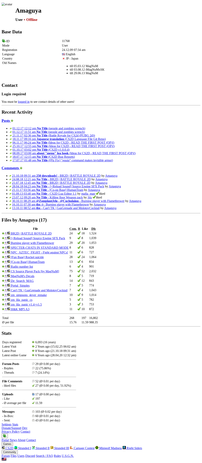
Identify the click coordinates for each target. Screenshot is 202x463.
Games (7, 443)
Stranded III (61, 448)
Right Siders (134, 448)
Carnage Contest (83, 448)
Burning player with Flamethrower (32, 243)
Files (14, 455)
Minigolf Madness (110, 448)
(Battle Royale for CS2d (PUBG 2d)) (53, 135)
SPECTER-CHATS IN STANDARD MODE (39, 247)
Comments (11, 168)
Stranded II (42, 448)
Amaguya (111, 175)
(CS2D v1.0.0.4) (40, 149)
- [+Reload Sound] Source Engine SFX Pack (58, 186)
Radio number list (21, 266)
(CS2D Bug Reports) (43, 156)
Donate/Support (11, 428)
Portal (5, 440)
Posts (6, 121)
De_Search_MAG (22, 280)
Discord (30, 455)
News (13, 440)
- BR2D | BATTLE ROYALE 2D (56, 175)
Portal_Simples (20, 285)
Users (20, 455)
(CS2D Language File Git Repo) (59, 139)
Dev (24, 428)
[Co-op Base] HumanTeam (27, 262)
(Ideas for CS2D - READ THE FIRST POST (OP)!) (63, 142)
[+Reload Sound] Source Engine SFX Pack (37, 238)
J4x (90, 197)
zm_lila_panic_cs (21, 299)
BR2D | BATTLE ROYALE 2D (31, 233)
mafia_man (88, 193)
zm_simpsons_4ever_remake (28, 295)
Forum (6, 455)
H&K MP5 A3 (19, 309)
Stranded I (24, 448)
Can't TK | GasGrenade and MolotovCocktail (38, 290)
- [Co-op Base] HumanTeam (47, 190)
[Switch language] (4, 459)
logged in (24, 101)
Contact (25, 431)
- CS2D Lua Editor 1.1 (44, 193)
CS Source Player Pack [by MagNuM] (34, 271)
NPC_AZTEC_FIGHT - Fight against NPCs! (39, 252)
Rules (57, 455)
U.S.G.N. (68, 455)
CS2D (9, 448)
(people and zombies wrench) (48, 128)
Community (9, 452)
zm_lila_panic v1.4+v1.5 (26, 304)
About (21, 440)
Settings (6, 424)
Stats (15, 424)
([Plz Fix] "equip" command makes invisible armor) (62, 160)
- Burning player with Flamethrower (68, 201)
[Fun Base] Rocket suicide (27, 257)
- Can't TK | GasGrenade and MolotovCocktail (56, 208)
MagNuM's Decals (22, 276)
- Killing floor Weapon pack (47, 197)
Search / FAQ (44, 455)
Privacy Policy (11, 431)
